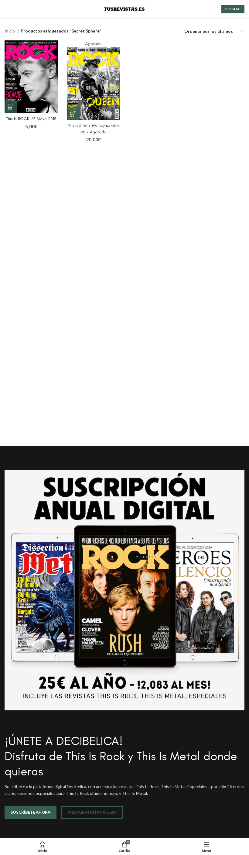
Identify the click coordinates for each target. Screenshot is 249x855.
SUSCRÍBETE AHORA (30, 812)
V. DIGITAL (232, 9)
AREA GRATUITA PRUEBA (92, 812)
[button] (11, 107)
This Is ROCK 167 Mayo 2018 (31, 118)
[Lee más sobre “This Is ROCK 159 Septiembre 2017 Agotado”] (73, 114)
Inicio (10, 30)
